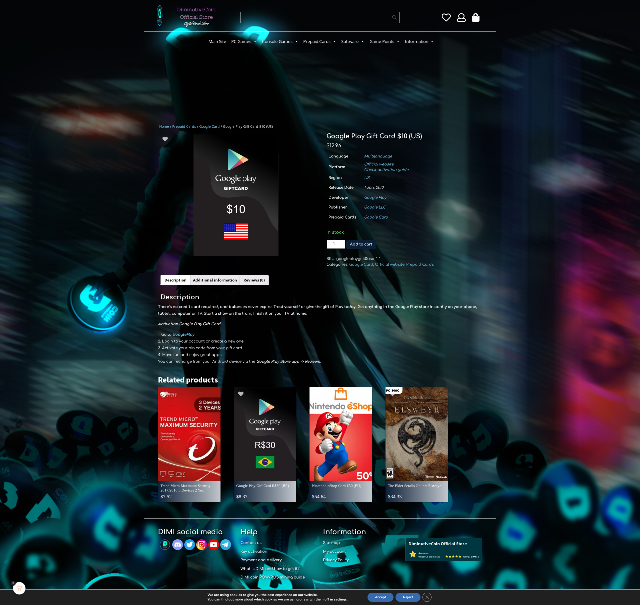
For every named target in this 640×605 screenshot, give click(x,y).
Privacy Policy (336, 560)
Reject (408, 597)
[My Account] (461, 19)
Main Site (217, 41)
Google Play (375, 198)
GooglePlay (183, 334)
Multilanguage (378, 156)
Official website (379, 164)
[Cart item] (477, 19)
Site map (331, 543)
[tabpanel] (236, 195)
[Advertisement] (300, 84)
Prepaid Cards (316, 41)
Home (164, 126)
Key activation (253, 552)
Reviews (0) (254, 280)
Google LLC (375, 207)
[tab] (175, 280)
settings (340, 599)
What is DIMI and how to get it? (270, 569)
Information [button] (416, 41)
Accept (380, 597)
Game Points (382, 41)
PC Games (241, 41)
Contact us (251, 543)
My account (334, 552)
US (367, 178)
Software (350, 41)
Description (175, 280)
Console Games (277, 41)
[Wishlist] (446, 19)
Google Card (209, 126)
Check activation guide (386, 170)
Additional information (215, 280)
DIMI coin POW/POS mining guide (272, 577)
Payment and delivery (261, 560)
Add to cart (361, 244)
